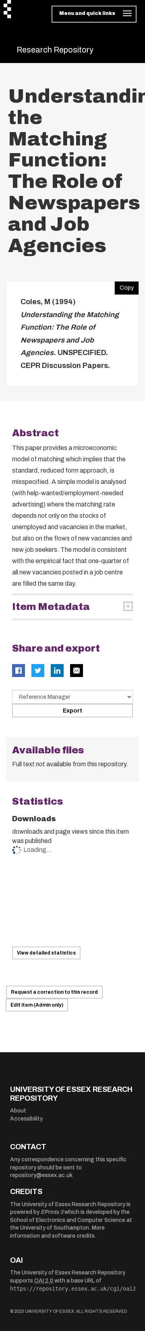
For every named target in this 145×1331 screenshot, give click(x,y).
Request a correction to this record (54, 992)
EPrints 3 (52, 1212)
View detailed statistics (46, 953)
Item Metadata (51, 606)
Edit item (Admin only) (36, 1005)
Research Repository (55, 49)
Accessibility (26, 1119)
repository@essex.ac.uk (41, 1175)
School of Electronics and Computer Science (67, 1220)
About (18, 1111)
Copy (124, 286)
